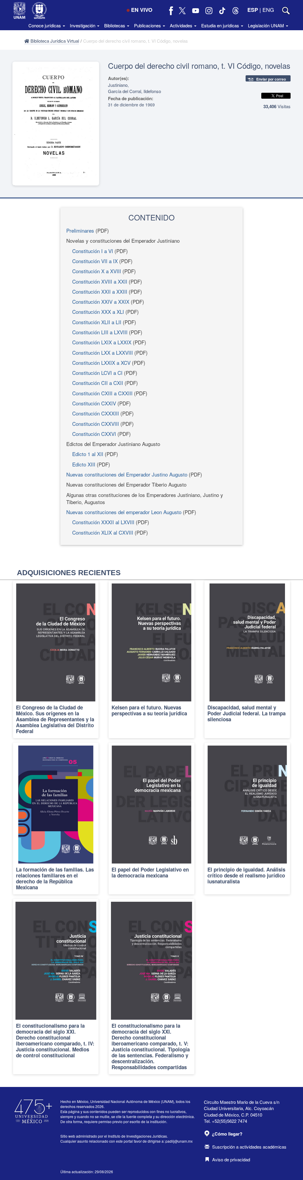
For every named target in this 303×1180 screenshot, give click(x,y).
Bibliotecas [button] (115, 25)
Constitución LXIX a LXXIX (101, 342)
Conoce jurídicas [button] (45, 25)
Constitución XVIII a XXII (99, 281)
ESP (252, 10)
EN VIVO (141, 10)
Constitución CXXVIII (95, 423)
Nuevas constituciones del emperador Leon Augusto (123, 512)
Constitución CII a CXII (97, 382)
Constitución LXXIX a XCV (101, 362)
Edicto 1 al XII (87, 454)
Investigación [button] (83, 25)
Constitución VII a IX (95, 261)
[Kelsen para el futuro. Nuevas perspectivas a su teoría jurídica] (151, 659)
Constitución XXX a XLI (98, 311)
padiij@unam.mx (179, 1141)
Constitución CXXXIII (95, 413)
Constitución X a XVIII (96, 271)
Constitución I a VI (92, 251)
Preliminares (80, 230)
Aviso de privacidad (231, 1159)
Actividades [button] (182, 25)
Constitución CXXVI (94, 433)
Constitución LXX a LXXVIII (102, 352)
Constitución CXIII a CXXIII (102, 393)
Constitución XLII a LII (96, 322)
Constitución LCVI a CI (97, 372)
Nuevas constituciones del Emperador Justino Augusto (126, 474)
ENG (268, 9)
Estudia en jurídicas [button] (220, 25)
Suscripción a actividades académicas (249, 1147)
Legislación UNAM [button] (266, 25)
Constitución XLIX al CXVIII (102, 532)
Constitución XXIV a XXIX (100, 301)
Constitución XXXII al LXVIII (103, 522)
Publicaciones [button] (148, 25)
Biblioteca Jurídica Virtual (54, 41)
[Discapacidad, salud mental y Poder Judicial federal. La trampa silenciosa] (247, 659)
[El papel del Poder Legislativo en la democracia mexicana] (151, 818)
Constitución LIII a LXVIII (100, 332)
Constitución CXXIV (94, 403)
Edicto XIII (83, 464)
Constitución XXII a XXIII (99, 291)
